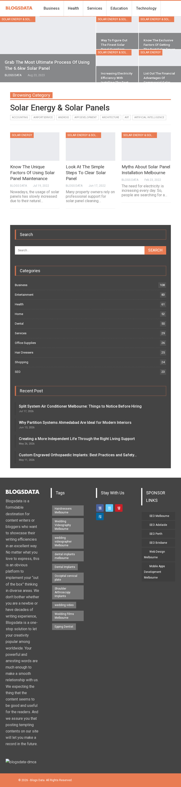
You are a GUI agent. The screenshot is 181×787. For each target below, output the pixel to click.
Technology (146, 8)
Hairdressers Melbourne (63, 510)
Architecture (110, 117)
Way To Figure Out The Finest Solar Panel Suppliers (114, 44)
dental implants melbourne (65, 556)
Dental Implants (65, 567)
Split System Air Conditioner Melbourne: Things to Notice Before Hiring (80, 406)
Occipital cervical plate (66, 577)
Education (119, 8)
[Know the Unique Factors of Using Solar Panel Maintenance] (34, 146)
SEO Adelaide (158, 525)
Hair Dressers (24, 352)
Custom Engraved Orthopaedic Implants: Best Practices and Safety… (78, 455)
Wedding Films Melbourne (64, 615)
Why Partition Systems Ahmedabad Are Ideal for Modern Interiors (75, 422)
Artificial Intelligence (149, 117)
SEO (18, 372)
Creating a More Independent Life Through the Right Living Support (77, 439)
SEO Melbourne (159, 516)
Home (19, 314)
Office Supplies (25, 343)
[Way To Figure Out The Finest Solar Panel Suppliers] (117, 32)
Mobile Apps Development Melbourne (154, 572)
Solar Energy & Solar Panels (18, 19)
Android (63, 117)
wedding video (64, 605)
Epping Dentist (64, 626)
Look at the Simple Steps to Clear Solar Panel (86, 172)
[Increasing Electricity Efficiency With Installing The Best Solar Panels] (117, 66)
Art (127, 117)
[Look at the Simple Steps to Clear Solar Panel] (90, 146)
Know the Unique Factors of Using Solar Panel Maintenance (32, 172)
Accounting (20, 117)
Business (52, 8)
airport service (43, 117)
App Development (85, 117)
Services (94, 8)
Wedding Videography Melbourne (63, 525)
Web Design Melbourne (154, 554)
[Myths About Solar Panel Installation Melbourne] (146, 146)
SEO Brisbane (158, 542)
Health (73, 8)
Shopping (21, 362)
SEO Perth (155, 533)
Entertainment (24, 294)
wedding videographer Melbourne (63, 541)
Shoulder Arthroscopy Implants (62, 592)
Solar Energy (150, 52)
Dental (19, 323)
